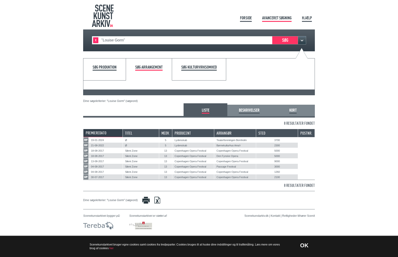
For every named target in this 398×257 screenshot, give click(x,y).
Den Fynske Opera (227, 156)
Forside (246, 17)
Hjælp (307, 17)
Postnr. (306, 133)
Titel (128, 133)
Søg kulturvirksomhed (199, 67)
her (111, 248)
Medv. (165, 133)
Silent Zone (131, 150)
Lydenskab (181, 140)
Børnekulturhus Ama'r (229, 145)
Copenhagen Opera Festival (190, 150)
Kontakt (275, 215)
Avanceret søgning (277, 17)
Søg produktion (105, 67)
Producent (183, 133)
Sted (261, 133)
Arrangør (224, 133)
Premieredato (96, 132)
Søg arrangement (149, 67)
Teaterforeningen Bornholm (232, 140)
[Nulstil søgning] (95, 40)
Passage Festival (226, 166)
